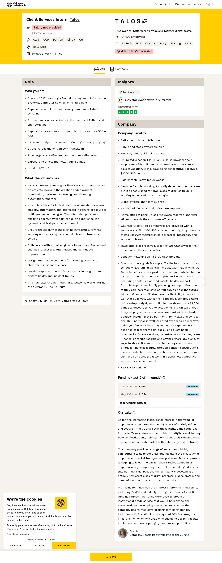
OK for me (64, 545)
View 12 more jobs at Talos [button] (71, 300)
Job (102, 69)
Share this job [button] (38, 300)
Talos (75, 19)
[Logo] (16, 4)
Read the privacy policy (18, 534)
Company (121, 69)
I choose (40, 545)
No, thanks (16, 545)
